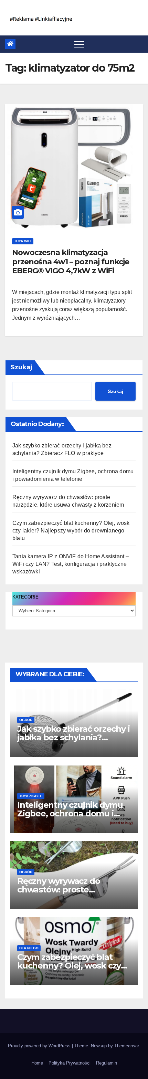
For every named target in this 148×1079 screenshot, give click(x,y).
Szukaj (21, 367)
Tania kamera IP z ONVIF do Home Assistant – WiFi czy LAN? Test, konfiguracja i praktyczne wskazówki (70, 563)
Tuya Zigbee (30, 796)
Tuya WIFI (22, 241)
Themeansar (126, 1045)
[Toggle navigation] (79, 44)
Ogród (25, 720)
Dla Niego (29, 948)
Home (37, 1063)
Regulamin (106, 1063)
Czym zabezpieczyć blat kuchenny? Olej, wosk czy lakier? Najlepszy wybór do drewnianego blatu (71, 530)
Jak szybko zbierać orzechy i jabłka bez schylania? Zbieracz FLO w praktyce (73, 737)
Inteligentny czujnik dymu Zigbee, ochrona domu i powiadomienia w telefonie (72, 813)
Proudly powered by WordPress (40, 1045)
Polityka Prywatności (70, 1063)
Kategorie (25, 597)
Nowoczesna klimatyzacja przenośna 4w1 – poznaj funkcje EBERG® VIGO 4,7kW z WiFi (70, 261)
